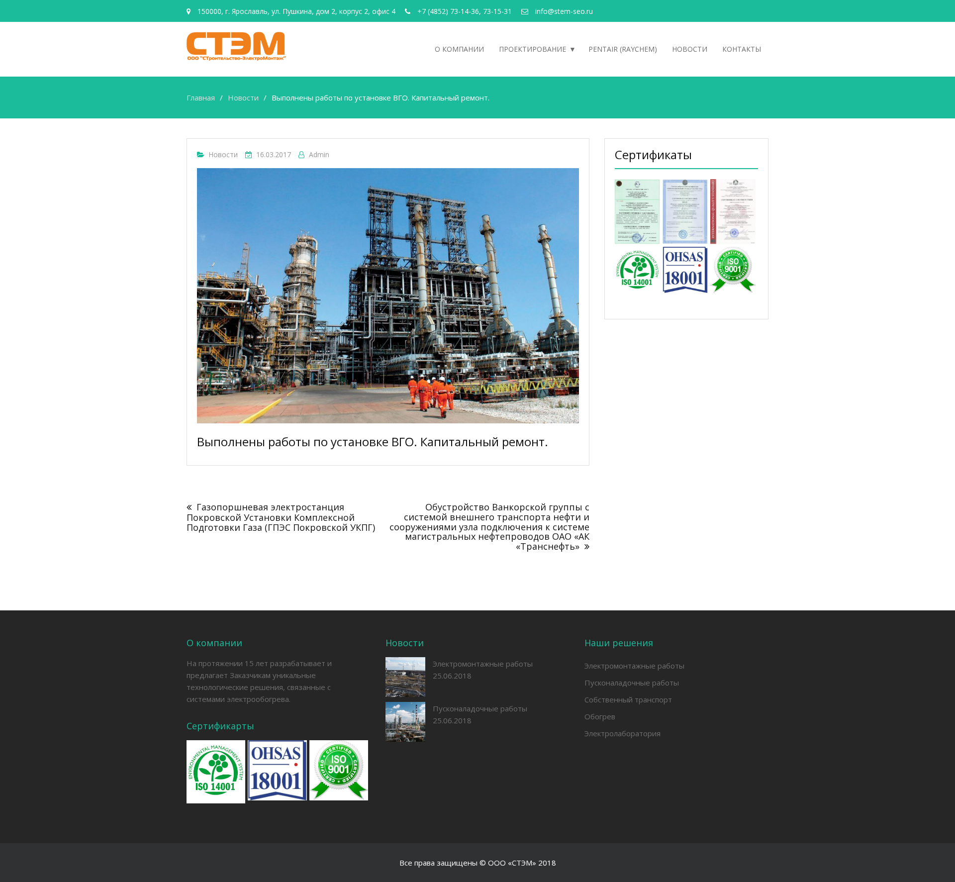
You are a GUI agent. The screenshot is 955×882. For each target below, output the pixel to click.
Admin (319, 154)
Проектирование (532, 49)
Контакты (741, 49)
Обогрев (599, 716)
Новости (689, 49)
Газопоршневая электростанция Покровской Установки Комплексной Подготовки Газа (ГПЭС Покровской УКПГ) (281, 517)
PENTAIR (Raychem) (622, 49)
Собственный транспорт (628, 699)
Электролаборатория (622, 733)
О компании (459, 49)
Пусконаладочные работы (480, 708)
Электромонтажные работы (483, 664)
